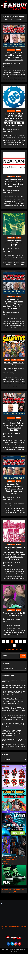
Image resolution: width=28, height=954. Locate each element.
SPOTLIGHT (21, 359)
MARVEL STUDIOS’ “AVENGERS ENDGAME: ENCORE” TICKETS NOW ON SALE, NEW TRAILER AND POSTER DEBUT (13, 692)
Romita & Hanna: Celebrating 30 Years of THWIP (14, 243)
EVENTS (18, 49)
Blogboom (22, 949)
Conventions (11, 49)
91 (24, 641)
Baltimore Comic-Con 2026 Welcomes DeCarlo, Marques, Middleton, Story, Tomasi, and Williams (14, 304)
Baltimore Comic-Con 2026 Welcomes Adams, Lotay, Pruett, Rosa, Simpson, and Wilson (14, 488)
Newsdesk (7, 63)
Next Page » (19, 649)
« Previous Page (9, 649)
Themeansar (13, 951)
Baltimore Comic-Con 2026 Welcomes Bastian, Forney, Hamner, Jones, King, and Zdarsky (14, 746)
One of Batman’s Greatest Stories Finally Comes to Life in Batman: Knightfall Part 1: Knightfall (13, 724)
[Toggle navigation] (2, 5)
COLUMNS (6, 359)
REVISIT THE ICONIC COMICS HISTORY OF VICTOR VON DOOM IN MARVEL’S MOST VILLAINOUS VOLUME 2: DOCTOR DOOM (13, 717)
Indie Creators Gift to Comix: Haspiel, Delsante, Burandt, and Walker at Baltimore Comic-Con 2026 (14, 425)
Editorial (13, 359)
